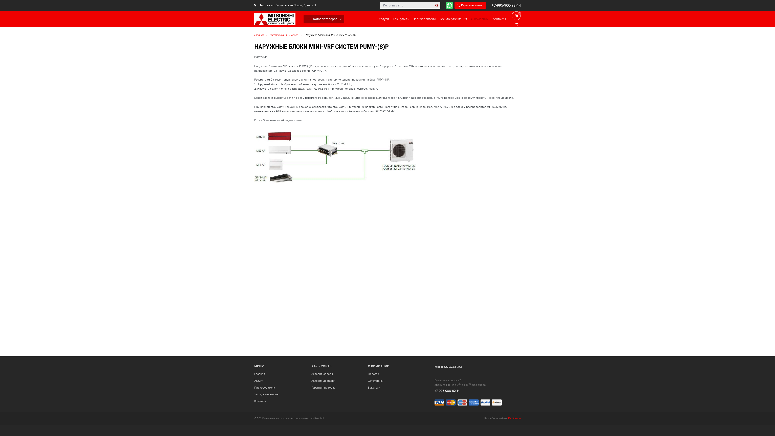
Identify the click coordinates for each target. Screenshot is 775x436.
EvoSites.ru (514, 418)
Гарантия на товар (323, 387)
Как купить (321, 366)
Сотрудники (375, 381)
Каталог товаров (324, 19)
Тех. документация (266, 394)
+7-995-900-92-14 (506, 5)
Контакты (260, 401)
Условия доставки (323, 381)
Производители (264, 387)
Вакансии (374, 387)
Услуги (258, 381)
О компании (277, 35)
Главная (259, 35)
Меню (259, 366)
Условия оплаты (322, 374)
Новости (294, 35)
